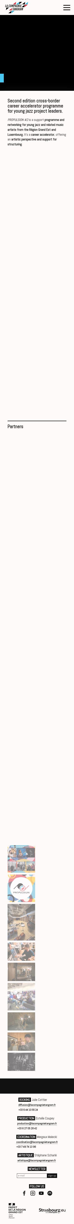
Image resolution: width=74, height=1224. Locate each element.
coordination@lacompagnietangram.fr (37, 1142)
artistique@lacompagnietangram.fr (36, 1160)
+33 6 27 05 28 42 (27, 1128)
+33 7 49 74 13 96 (26, 1146)
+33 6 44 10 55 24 (28, 1109)
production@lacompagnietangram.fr (37, 1123)
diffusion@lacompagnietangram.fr (37, 1105)
